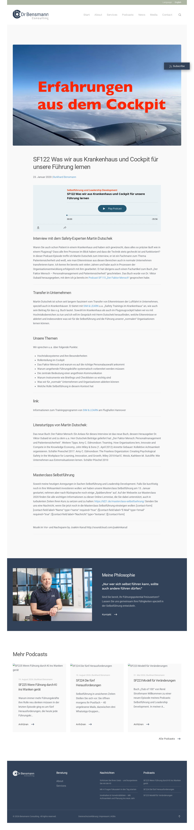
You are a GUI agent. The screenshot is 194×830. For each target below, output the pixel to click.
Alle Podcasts (167, 738)
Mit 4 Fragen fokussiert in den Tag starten (118, 789)
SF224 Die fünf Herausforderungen (158, 789)
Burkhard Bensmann (64, 176)
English (178, 2)
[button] (179, 15)
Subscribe (178, 66)
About (98, 14)
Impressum (104, 816)
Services (112, 14)
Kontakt (106, 614)
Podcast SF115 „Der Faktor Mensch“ (109, 277)
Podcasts (127, 14)
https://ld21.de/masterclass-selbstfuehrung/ (119, 501)
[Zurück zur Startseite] (30, 15)
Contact (167, 14)
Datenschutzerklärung (88, 816)
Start (87, 14)
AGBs (112, 816)
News (141, 14)
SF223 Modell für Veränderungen (157, 795)
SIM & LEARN (91, 305)
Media (153, 14)
